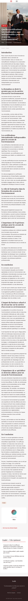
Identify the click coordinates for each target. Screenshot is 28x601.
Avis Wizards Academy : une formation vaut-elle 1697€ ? (12, 561)
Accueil (3, 48)
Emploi (4, 25)
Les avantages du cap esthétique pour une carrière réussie (13, 556)
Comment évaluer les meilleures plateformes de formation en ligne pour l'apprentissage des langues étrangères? (13, 546)
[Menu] (16, 1)
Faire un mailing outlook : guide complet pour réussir (13, 552)
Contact (19, 592)
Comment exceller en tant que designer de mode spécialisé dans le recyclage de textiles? (14, 567)
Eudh (14, 581)
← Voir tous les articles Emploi (9, 528)
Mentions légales (11, 592)
